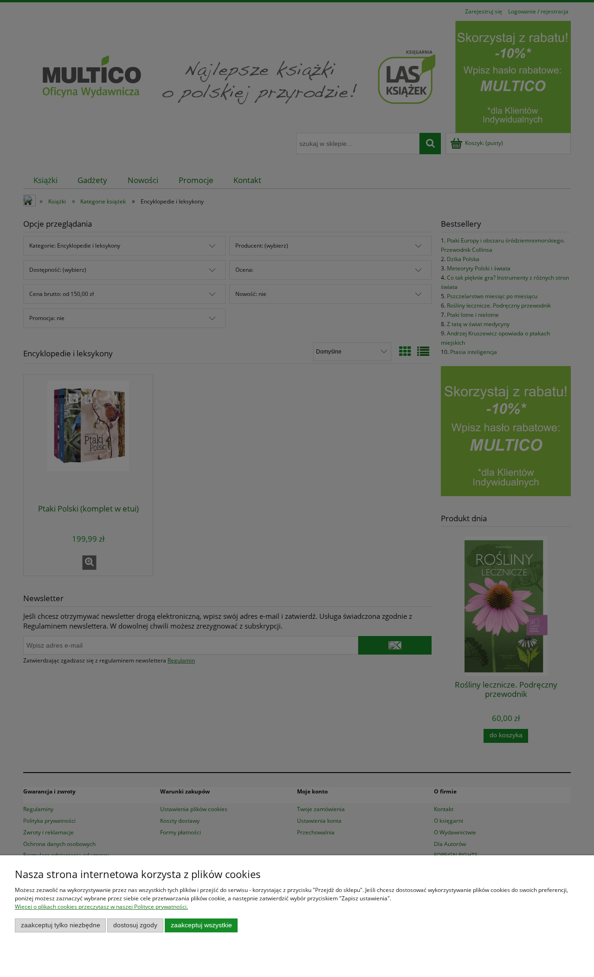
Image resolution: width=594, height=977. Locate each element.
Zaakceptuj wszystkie (201, 925)
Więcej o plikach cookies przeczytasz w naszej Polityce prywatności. (101, 907)
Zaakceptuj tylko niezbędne (60, 925)
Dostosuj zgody (135, 925)
